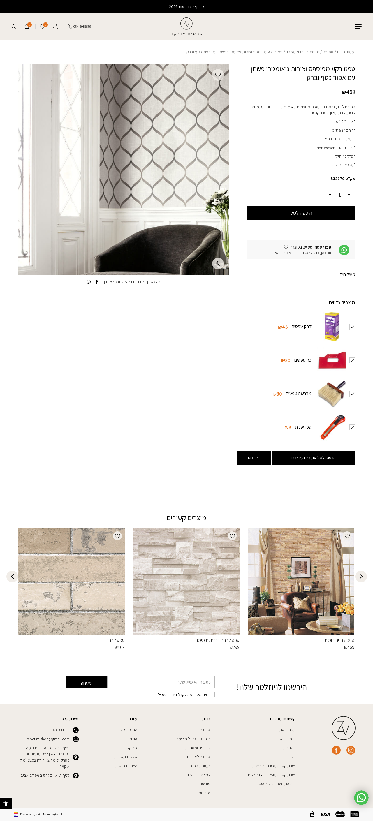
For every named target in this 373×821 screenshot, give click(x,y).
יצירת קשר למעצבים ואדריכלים (272, 775)
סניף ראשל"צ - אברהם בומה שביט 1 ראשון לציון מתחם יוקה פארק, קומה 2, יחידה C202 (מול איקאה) (45, 757)
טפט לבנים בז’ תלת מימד (218, 640)
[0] (27, 26)
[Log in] (55, 25)
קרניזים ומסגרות (197, 747)
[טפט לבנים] (71, 581)
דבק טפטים (302, 326)
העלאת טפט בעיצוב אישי (277, 784)
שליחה (86, 683)
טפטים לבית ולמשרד (302, 51)
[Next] (12, 576)
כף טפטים (303, 360)
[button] (6, 803)
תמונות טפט (200, 766)
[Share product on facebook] (97, 282)
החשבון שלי (128, 729)
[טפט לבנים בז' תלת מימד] (186, 581)
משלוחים (347, 274)
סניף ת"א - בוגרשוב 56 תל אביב (45, 775)
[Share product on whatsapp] (88, 282)
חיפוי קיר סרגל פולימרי (192, 738)
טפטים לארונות (198, 757)
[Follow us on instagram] (350, 750)
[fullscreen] (218, 263)
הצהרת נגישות (126, 766)
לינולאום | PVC (199, 775)
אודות (133, 738)
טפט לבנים (115, 640)
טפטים (328, 51)
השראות (289, 747)
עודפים (205, 784)
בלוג (292, 757)
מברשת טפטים (299, 393)
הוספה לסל (301, 212)
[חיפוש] (13, 26)
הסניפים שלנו (285, 738)
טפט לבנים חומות (339, 640)
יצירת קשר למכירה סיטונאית (274, 766)
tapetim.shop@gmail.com (48, 738)
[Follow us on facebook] (336, 750)
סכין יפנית (303, 427)
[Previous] (361, 576)
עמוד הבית (345, 51)
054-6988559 (59, 729)
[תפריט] (358, 26)
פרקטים (204, 793)
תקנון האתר (286, 729)
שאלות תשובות (125, 757)
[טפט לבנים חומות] (301, 581)
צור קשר (130, 747)
